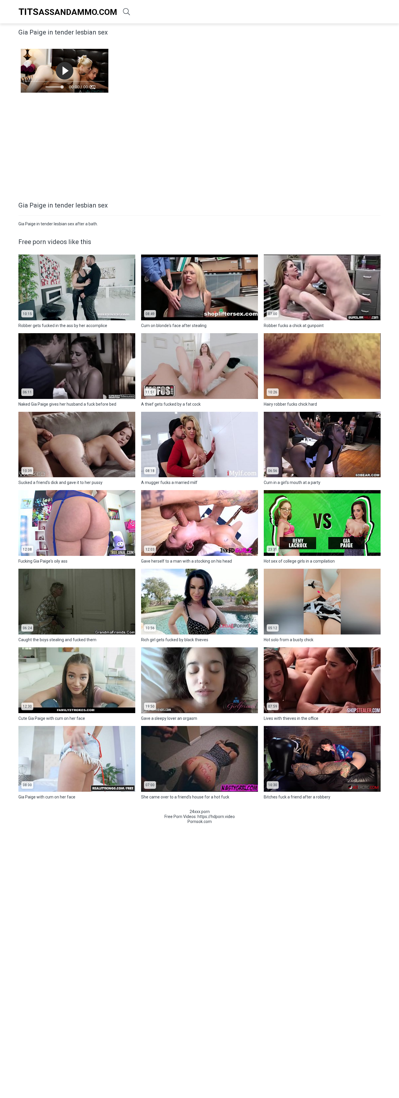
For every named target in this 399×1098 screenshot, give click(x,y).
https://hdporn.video (216, 816)
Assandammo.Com (67, 11)
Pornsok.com (200, 821)
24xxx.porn (200, 811)
